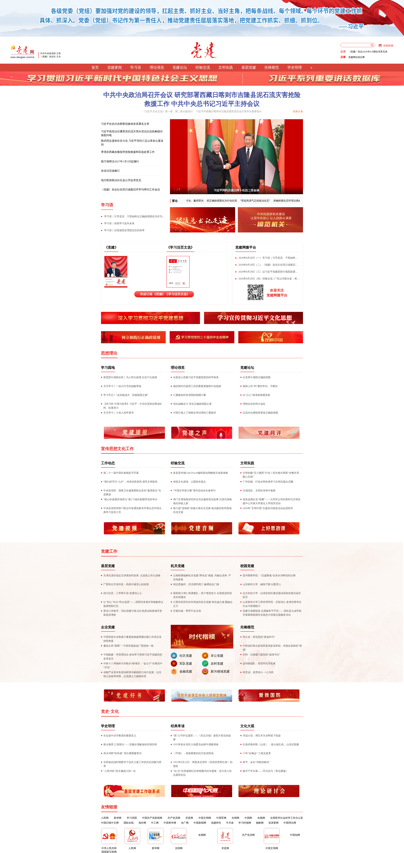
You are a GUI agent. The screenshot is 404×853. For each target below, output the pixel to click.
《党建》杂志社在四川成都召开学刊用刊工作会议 (130, 189)
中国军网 (221, 818)
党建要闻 (114, 67)
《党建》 (111, 247)
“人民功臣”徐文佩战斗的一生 (119, 771)
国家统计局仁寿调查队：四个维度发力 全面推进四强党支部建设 (202, 595)
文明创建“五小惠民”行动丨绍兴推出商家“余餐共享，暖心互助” (272, 475)
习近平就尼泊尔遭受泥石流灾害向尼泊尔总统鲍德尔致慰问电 (132, 133)
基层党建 (248, 67)
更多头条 (298, 111)
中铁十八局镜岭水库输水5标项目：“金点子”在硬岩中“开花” (132, 665)
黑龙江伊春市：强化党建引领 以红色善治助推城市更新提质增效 (132, 613)
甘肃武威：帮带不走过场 (187, 611)
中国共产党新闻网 (152, 818)
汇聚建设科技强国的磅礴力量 (189, 395)
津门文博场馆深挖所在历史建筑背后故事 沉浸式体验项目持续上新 (202, 501)
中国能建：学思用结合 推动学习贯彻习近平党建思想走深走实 (132, 656)
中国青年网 (169, 822)
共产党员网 (174, 818)
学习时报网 (244, 822)
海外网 (142, 822)
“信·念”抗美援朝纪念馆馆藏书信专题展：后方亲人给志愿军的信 (202, 773)
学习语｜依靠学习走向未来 (119, 223)
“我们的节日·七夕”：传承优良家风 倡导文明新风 (130, 481)
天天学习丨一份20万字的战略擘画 (122, 386)
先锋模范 (271, 67)
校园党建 (247, 566)
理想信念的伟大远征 (254, 403)
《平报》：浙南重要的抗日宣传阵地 (193, 753)
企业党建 (108, 627)
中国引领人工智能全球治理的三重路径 (194, 412)
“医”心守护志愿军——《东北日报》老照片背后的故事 (202, 737)
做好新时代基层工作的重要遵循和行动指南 (197, 386)
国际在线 (129, 822)
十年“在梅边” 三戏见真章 (257, 753)
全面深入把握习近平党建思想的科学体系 (196, 377)
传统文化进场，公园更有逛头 (189, 481)
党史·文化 (110, 711)
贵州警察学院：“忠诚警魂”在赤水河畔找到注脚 (269, 575)
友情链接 (109, 807)
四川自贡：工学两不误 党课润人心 (122, 593)
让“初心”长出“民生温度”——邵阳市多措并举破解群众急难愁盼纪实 (133, 604)
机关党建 (178, 566)
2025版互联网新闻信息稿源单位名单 (367, 51)
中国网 (248, 818)
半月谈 (230, 822)
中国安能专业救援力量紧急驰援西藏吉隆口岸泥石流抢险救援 (132, 639)
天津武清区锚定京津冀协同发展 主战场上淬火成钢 (131, 575)
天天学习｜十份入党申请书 (118, 412)
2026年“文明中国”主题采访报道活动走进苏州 (268, 508)
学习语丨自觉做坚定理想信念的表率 (124, 230)
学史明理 (294, 67)
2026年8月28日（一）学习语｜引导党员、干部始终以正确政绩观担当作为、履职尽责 (266, 258)
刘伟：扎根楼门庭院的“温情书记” (261, 654)
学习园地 (108, 367)
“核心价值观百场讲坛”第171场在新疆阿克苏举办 (130, 499)
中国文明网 (204, 818)
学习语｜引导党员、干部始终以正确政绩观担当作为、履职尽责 (133, 217)
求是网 (189, 818)
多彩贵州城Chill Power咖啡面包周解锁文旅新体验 (200, 473)
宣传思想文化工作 (117, 448)
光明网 (235, 818)
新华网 (117, 818)
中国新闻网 (199, 822)
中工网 (155, 822)
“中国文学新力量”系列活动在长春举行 (194, 490)
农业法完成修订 (110, 170)
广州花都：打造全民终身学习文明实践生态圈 (268, 481)
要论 (175, 200)
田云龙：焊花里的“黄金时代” (259, 637)
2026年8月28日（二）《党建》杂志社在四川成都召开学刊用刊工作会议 (266, 265)
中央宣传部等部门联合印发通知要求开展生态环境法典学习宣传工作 (132, 510)
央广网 (185, 822)
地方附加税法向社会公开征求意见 (121, 180)
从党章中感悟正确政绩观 (256, 377)
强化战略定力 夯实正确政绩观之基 (192, 403)
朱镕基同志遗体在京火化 (236, 190)
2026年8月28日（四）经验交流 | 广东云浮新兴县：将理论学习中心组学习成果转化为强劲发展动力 (267, 279)
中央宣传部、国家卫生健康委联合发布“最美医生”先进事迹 (132, 492)
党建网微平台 (245, 247)
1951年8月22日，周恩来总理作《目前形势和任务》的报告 (202, 764)
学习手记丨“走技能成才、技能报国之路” (126, 395)
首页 (95, 67)
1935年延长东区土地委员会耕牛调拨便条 (196, 744)
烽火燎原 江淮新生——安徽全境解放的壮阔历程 (130, 744)
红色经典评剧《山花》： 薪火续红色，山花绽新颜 (271, 744)
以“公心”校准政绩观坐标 (256, 395)
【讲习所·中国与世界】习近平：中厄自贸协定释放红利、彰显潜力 (132, 405)
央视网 (261, 818)
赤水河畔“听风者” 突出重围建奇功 (122, 753)
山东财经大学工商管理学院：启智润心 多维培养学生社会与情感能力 (272, 604)
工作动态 (108, 463)
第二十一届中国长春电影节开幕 (121, 473)
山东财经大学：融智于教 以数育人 (262, 584)
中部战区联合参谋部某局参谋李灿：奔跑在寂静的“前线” (272, 647)
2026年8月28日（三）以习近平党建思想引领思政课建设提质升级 (266, 272)
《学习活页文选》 (180, 247)
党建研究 (216, 822)
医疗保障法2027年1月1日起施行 (120, 161)
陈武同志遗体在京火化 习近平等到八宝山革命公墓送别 (132, 142)
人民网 (105, 818)
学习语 (135, 67)
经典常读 (178, 726)
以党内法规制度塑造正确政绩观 (260, 412)
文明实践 (225, 67)
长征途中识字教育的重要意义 (119, 735)
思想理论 (109, 353)
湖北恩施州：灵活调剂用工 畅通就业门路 (196, 584)
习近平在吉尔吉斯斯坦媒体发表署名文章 (125, 123)
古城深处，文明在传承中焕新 (259, 490)
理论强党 (157, 67)
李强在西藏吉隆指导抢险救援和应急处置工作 (128, 151)
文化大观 (247, 726)
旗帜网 (260, 822)
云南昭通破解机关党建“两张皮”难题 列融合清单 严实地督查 (202, 577)
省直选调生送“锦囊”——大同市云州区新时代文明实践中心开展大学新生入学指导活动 (271, 501)
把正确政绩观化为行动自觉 (197, 200)
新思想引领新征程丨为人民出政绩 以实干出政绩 (130, 377)
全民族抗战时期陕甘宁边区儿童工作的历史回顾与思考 (132, 764)
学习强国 (132, 818)
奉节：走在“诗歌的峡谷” (256, 762)
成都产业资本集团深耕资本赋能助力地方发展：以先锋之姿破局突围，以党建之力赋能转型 (132, 674)
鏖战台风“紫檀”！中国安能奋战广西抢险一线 (128, 645)
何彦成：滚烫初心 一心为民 (258, 672)
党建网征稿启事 (356, 57)
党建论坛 (179, 67)
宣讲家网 (273, 822)
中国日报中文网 (110, 822)
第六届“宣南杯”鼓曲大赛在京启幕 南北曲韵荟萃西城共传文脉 (202, 510)
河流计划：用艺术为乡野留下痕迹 (262, 735)
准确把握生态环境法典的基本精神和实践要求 (274, 200)
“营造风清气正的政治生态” (231, 200)
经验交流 (203, 67)
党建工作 (109, 551)
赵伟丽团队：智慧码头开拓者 (259, 663)
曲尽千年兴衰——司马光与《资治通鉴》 (265, 771)
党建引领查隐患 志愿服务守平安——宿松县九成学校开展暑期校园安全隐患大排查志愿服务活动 (272, 613)
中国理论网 (289, 822)
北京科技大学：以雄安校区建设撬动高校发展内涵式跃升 (272, 595)
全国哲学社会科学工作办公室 (286, 818)
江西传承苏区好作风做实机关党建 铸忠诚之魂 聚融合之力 (202, 604)
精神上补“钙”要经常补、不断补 (260, 386)
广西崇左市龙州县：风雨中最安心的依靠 (126, 584)
